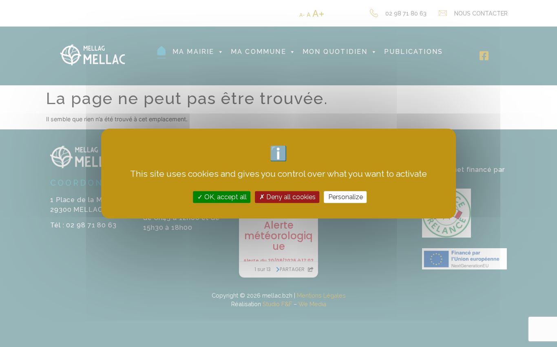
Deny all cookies (290, 197)
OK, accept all (225, 197)
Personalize (345, 197)
